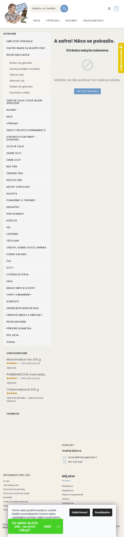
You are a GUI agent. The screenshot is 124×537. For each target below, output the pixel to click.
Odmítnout (80, 512)
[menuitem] (36, 20)
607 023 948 (75, 462)
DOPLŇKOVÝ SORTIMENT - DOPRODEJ (21, 138)
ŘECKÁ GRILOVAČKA (17, 54)
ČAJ (8, 261)
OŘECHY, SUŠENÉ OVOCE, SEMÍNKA (26, 247)
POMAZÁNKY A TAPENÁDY (21, 200)
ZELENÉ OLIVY (13, 153)
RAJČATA (11, 193)
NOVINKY (11, 109)
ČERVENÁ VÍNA (14, 173)
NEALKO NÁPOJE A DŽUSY (20, 288)
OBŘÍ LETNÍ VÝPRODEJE (19, 41)
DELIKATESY (13, 207)
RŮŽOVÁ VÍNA (14, 180)
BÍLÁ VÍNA (11, 166)
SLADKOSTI (12, 301)
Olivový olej (16, 74)
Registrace (67, 490)
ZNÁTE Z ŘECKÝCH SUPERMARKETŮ (25, 130)
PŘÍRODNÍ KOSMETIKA (18, 328)
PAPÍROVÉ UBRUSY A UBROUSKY (24, 315)
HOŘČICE (11, 220)
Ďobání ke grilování (21, 86)
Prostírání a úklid (20, 92)
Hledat (65, 8)
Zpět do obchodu (87, 91)
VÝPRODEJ (12, 123)
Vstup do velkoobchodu (15, 501)
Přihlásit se (67, 486)
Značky (10, 342)
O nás (6, 481)
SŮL (8, 227)
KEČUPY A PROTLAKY (18, 186)
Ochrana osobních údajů (16, 493)
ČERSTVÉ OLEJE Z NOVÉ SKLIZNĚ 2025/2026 (24, 102)
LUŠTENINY (12, 234)
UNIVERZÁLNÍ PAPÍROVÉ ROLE (22, 308)
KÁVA (9, 281)
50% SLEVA (12, 335)
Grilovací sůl (17, 80)
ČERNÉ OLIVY (13, 160)
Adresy (65, 498)
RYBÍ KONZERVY (15, 213)
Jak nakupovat (10, 485)
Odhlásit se (68, 503)
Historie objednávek (72, 494)
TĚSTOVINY (12, 240)
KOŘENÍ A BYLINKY (16, 254)
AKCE (9, 116)
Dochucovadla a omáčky (25, 69)
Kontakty (7, 497)
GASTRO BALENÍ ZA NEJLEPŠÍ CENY (25, 48)
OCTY (9, 267)
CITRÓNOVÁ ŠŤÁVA (17, 274)
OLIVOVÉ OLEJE (15, 146)
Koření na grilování (21, 63)
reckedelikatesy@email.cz (82, 457)
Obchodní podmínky (14, 489)
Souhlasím (102, 512)
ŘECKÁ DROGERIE (16, 321)
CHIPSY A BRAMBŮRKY (18, 294)
